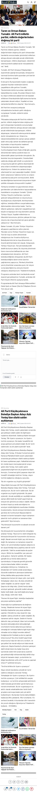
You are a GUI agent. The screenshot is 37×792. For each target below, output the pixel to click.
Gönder (7, 377)
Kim (16, 710)
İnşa (11, 292)
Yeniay (4, 714)
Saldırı (27, 710)
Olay (21, 710)
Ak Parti (4, 292)
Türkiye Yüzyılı (19, 292)
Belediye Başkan (6, 710)
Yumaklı (28, 292)
